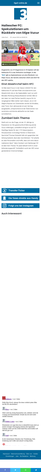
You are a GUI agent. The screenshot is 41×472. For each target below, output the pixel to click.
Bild (3, 75)
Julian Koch (4, 37)
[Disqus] (20, 420)
